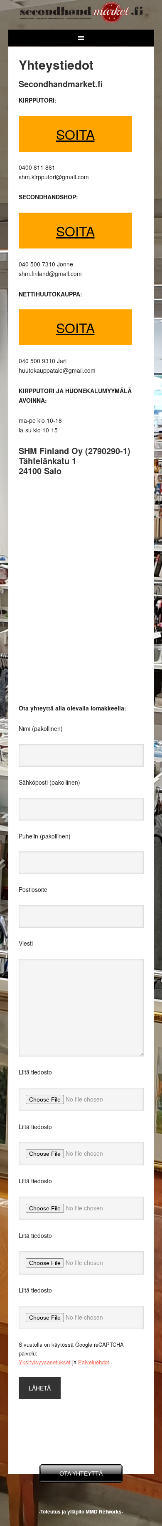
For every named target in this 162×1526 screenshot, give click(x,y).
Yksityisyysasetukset (45, 1362)
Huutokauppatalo (81, 11)
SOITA (75, 133)
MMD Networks (104, 1511)
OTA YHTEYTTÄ (81, 1473)
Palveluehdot (93, 1362)
